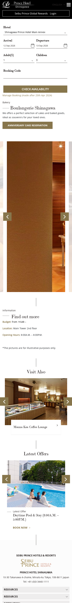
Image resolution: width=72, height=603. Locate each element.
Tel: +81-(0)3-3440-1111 (36, 581)
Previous (7, 216)
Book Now (20, 527)
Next (64, 216)
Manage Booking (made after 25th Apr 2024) (27, 95)
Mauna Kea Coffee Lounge (30, 427)
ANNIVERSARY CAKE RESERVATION (27, 125)
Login (53, 13)
